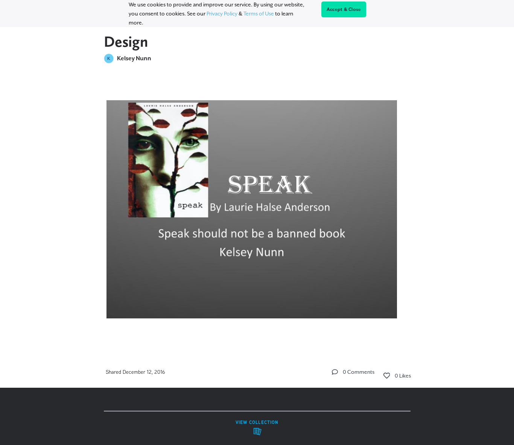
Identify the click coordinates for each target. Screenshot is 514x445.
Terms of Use (258, 14)
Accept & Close (344, 9)
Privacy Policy (222, 14)
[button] (335, 372)
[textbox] (257, 207)
